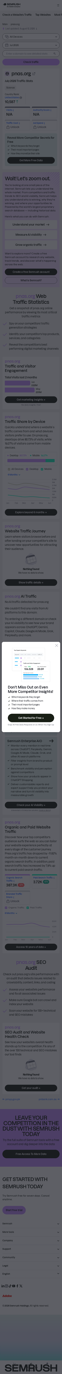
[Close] (56, 645)
